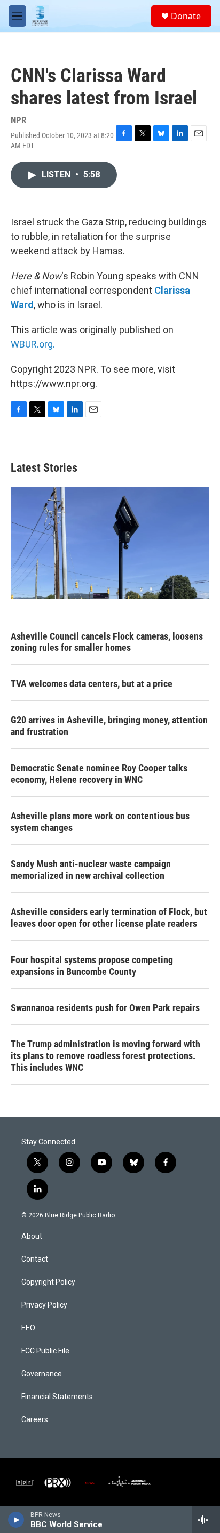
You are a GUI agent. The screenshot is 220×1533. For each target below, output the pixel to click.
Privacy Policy (44, 1305)
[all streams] (206, 1519)
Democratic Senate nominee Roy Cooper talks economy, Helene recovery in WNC (99, 773)
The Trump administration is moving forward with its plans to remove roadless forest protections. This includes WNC (105, 1055)
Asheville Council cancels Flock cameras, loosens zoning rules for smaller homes (107, 642)
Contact (34, 1259)
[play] (16, 1519)
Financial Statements (57, 1397)
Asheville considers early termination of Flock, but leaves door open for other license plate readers (109, 917)
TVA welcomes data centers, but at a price (91, 683)
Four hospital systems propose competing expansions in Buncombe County (92, 965)
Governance (41, 1374)
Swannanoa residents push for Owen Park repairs (105, 1007)
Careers (34, 1420)
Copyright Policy (48, 1282)
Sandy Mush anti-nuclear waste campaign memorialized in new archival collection (91, 869)
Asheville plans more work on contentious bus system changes (100, 821)
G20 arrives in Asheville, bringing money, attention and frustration (109, 725)
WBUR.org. (33, 344)
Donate (186, 16)
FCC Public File (45, 1351)
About (31, 1236)
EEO (28, 1328)
